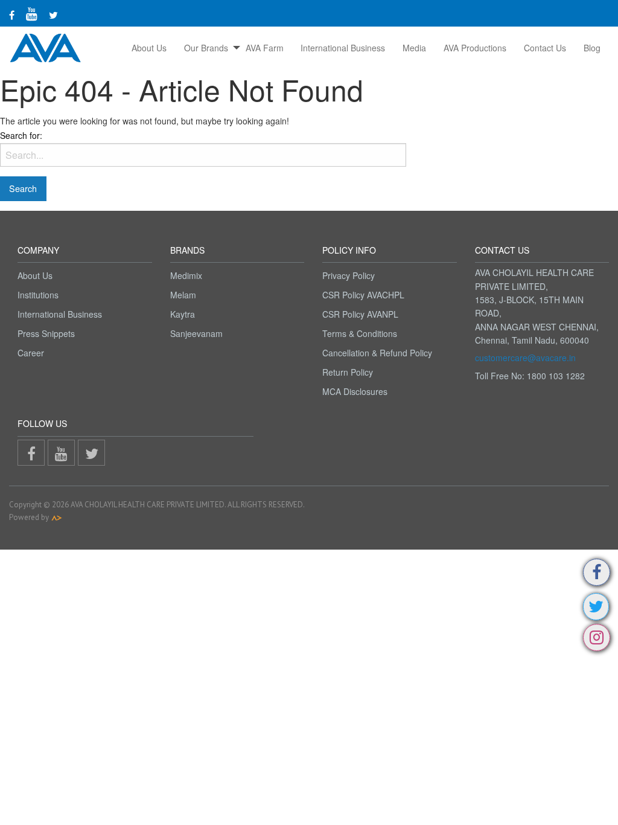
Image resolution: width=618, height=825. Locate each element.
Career (31, 353)
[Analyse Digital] (57, 517)
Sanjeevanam (196, 333)
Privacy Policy (348, 275)
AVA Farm (265, 48)
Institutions (38, 295)
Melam (183, 295)
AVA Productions (475, 48)
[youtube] (31, 13)
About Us (149, 48)
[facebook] (11, 15)
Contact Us (545, 48)
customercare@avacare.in (525, 358)
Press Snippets (46, 333)
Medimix (186, 275)
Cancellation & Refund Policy (377, 353)
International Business (343, 48)
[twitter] (53, 15)
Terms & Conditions (359, 333)
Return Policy (347, 372)
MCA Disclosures (354, 391)
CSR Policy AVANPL (360, 314)
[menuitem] (149, 48)
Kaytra (182, 314)
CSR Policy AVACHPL (363, 295)
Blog (592, 48)
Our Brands (206, 48)
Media (414, 48)
